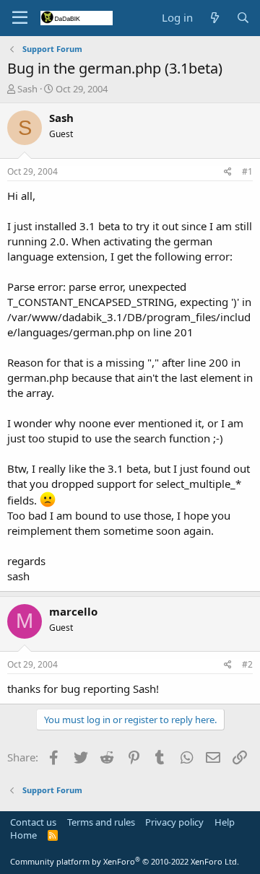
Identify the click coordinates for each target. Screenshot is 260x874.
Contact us (33, 822)
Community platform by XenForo (124, 861)
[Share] (228, 172)
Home (23, 835)
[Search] (243, 17)
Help (224, 822)
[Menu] (20, 18)
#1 (247, 171)
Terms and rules (101, 822)
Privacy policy (174, 822)
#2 (247, 664)
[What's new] (214, 17)
